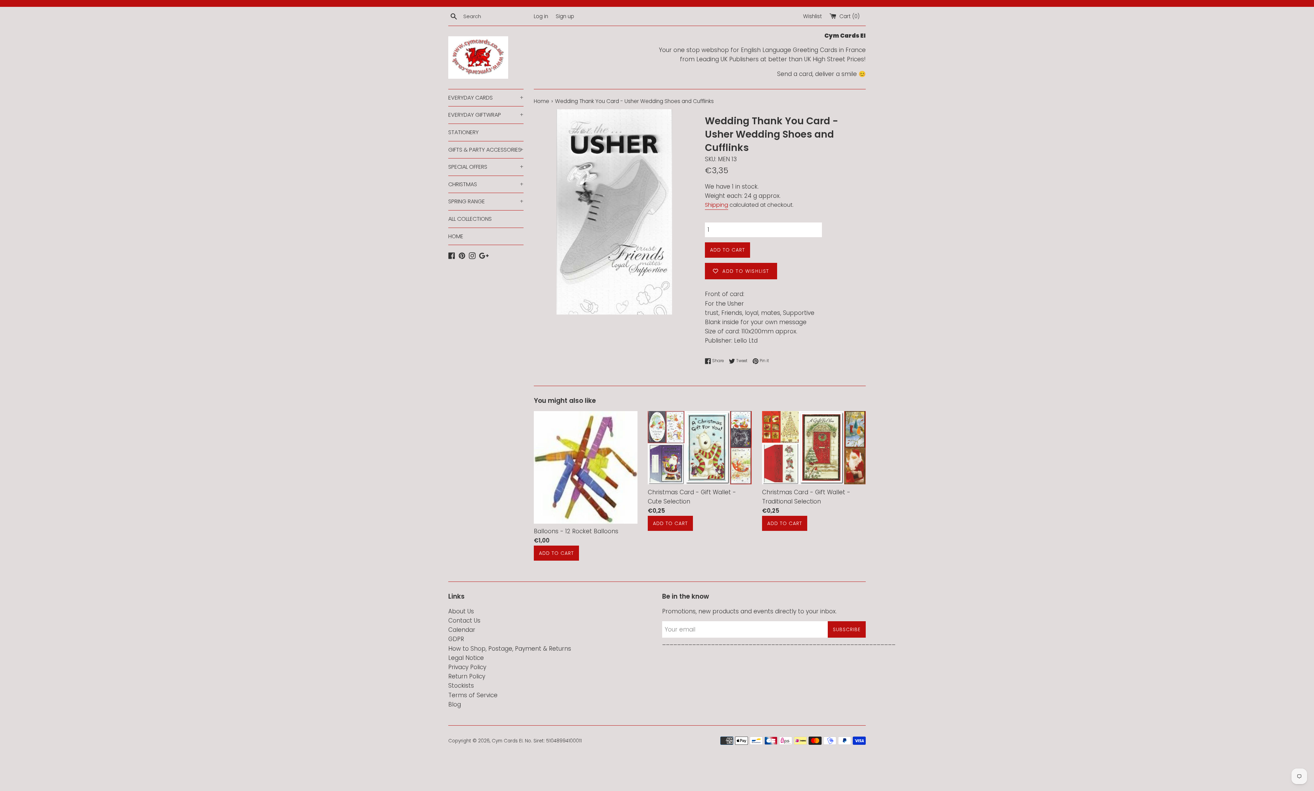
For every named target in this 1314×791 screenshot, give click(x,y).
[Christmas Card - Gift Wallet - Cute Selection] (699, 447)
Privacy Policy (467, 667)
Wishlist (812, 16)
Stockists (461, 685)
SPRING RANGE (486, 201)
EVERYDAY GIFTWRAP (486, 115)
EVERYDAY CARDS (486, 98)
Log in (541, 16)
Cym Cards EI (507, 741)
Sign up (565, 16)
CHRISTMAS (486, 184)
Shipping (716, 205)
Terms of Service (473, 695)
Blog (454, 704)
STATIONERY (463, 132)
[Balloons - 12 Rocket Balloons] (585, 467)
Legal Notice (466, 658)
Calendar (461, 630)
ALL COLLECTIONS (470, 219)
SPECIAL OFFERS (486, 167)
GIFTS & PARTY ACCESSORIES (486, 150)
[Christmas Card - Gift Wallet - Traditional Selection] (814, 447)
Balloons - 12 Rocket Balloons (576, 531)
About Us (461, 611)
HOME (455, 236)
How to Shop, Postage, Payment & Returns (509, 649)
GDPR (456, 639)
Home (541, 101)
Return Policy (466, 676)
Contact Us (464, 620)
